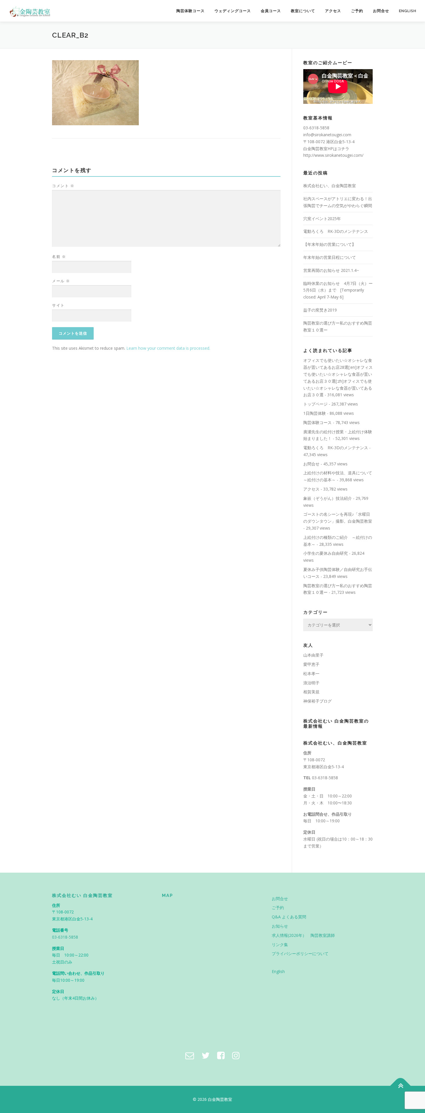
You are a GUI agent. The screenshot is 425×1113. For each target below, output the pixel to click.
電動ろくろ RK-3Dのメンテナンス (335, 231)
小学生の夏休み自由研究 (325, 553)
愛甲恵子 (311, 664)
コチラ (343, 148)
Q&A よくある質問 (289, 916)
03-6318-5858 (325, 777)
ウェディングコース (233, 11)
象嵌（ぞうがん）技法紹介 (327, 498)
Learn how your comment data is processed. (168, 348)
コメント (63, 185)
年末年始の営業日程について (329, 257)
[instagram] (236, 1055)
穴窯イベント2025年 (322, 218)
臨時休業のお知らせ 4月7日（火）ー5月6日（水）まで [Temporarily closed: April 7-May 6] (338, 290)
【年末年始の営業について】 (329, 244)
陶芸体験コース (190, 11)
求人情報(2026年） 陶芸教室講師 (303, 935)
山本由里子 (313, 655)
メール (61, 280)
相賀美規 (311, 691)
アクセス (333, 11)
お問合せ (381, 11)
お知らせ (280, 926)
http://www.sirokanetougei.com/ (333, 155)
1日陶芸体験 (314, 413)
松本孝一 (311, 673)
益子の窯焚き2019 (320, 310)
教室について (303, 11)
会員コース (271, 11)
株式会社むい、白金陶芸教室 (329, 185)
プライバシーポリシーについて (300, 953)
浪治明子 (311, 683)
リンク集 (280, 944)
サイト (58, 305)
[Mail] (189, 1055)
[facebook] (221, 1055)
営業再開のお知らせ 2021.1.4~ (331, 270)
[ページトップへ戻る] (400, 1086)
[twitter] (206, 1055)
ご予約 (357, 11)
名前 (59, 256)
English (407, 11)
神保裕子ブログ (317, 701)
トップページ (315, 404)
